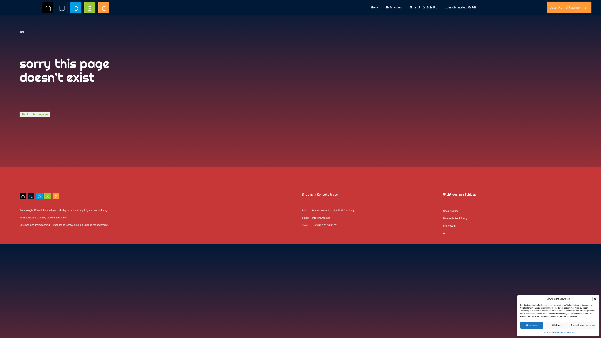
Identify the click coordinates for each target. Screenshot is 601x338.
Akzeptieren (532, 325)
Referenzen (394, 7)
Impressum (569, 332)
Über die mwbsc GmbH (460, 7)
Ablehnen (556, 325)
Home (375, 7)
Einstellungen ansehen (583, 325)
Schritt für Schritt (423, 7)
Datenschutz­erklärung (553, 332)
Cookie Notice (450, 211)
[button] (594, 298)
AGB (445, 233)
